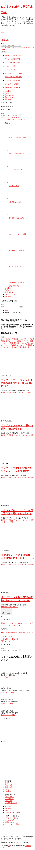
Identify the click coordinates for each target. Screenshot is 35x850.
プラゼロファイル (20, 625)
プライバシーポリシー (12, 812)
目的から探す (9, 785)
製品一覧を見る (14, 286)
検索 (2, 43)
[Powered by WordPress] (10, 846)
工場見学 (8, 810)
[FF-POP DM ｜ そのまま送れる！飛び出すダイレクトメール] (17, 536)
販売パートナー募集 (8, 117)
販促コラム (8, 93)
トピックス (8, 801)
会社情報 (8, 99)
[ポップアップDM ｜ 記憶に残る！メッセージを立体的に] (17, 449)
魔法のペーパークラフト (9, 623)
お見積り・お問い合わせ (11, 639)
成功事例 (8, 91)
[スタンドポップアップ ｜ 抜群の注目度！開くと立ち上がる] (17, 491)
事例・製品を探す (20, 632)
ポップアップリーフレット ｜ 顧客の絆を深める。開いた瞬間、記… (17, 383)
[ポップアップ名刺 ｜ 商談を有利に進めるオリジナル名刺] (17, 578)
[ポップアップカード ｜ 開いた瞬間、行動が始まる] (17, 406)
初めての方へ (9, 97)
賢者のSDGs (9, 95)
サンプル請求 (6, 47)
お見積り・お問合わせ (8, 692)
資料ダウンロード (22, 117)
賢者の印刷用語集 (11, 803)
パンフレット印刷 (24, 392)
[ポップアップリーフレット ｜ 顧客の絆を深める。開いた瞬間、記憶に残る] (17, 361)
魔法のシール (23, 623)
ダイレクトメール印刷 (26, 435)
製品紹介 (4, 51)
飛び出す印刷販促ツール (9, 392)
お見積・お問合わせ (18, 47)
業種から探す (9, 787)
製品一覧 (4, 632)
